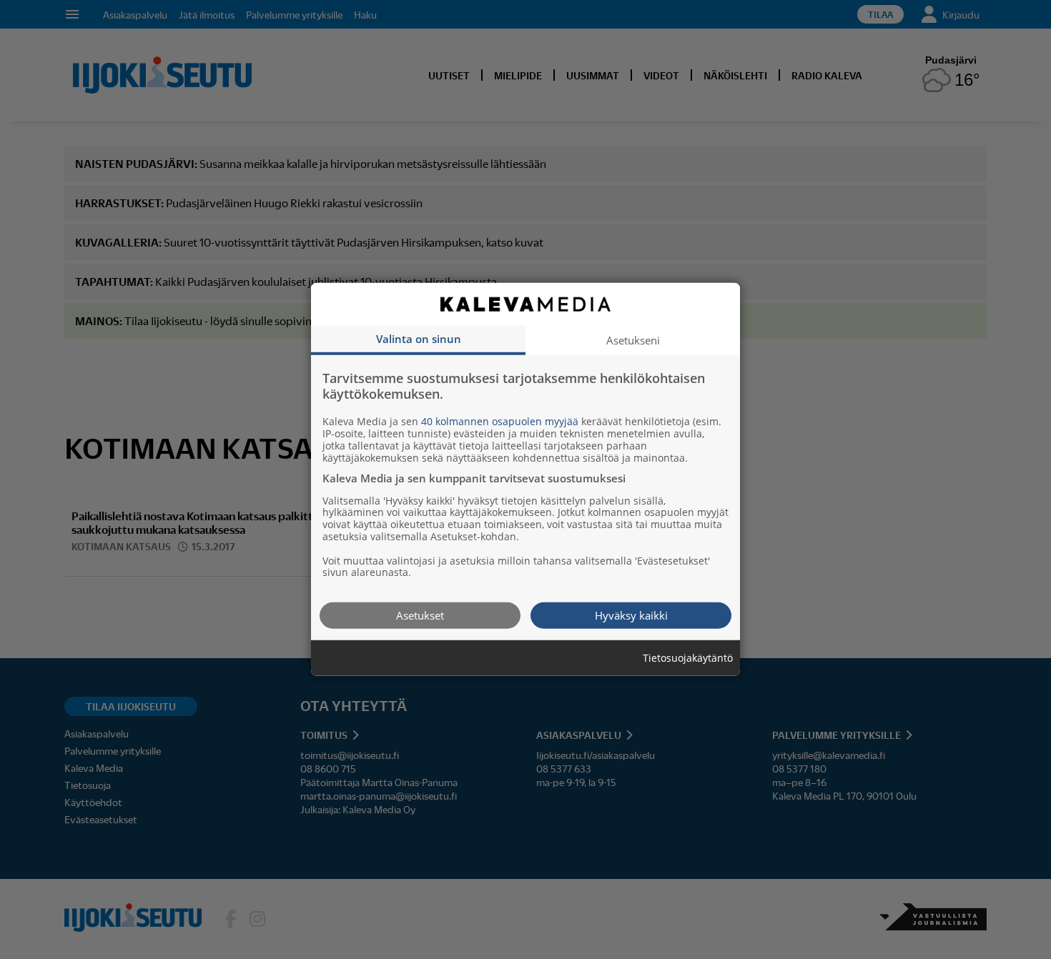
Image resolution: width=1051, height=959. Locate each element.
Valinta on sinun (418, 339)
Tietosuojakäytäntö (688, 658)
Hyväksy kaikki (631, 615)
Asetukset (420, 615)
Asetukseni (633, 340)
